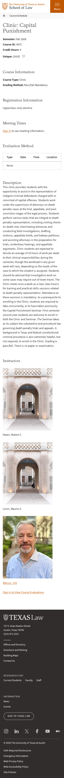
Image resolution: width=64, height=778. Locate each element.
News (6, 701)
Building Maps (11, 655)
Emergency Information (16, 756)
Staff (38, 680)
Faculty (29, 680)
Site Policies (10, 772)
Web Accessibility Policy (16, 766)
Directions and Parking (15, 650)
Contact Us (9, 661)
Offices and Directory (14, 644)
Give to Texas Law (19, 716)
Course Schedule (18, 15)
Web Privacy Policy (13, 761)
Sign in (7, 131)
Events (7, 706)
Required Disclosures (17, 750)
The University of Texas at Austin (28, 743)
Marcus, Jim (10, 583)
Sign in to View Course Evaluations (23, 592)
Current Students (13, 680)
